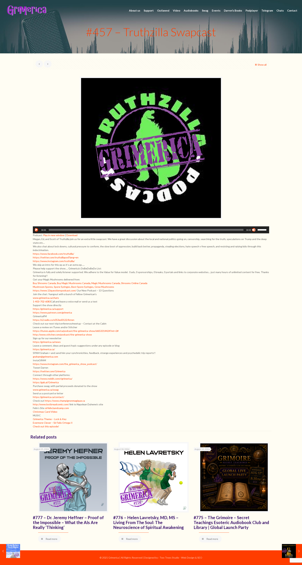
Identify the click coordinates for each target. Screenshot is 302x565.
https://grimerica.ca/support (48, 308)
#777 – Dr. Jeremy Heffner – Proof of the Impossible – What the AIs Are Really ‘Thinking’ (68, 522)
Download (71, 235)
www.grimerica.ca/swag (46, 389)
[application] (151, 229)
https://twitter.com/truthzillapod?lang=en (55, 257)
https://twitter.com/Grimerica (49, 371)
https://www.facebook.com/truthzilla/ (53, 253)
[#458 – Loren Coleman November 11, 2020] (292, 551)
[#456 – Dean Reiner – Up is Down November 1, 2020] (10, 551)
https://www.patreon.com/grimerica (52, 312)
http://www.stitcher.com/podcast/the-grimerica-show (62, 334)
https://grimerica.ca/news (47, 341)
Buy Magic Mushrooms (69, 283)
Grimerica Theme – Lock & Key (49, 419)
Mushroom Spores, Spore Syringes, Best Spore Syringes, (63, 286)
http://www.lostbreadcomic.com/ (51, 404)
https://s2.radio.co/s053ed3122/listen (53, 319)
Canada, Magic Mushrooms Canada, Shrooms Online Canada (114, 283)
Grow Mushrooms (104, 286)
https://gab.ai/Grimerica (46, 382)
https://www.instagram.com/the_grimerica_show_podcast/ (65, 363)
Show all (262, 64)
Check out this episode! (46, 426)
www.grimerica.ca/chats (46, 297)
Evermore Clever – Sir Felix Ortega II (53, 422)
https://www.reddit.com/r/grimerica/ (52, 378)
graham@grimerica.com (45, 356)
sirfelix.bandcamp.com (57, 408)
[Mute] (254, 230)
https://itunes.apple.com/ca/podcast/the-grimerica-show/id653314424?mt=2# (75, 330)
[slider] (262, 229)
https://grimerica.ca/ (44, 349)
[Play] (36, 230)
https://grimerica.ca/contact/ (48, 397)
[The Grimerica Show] (26, 10)
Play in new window (53, 235)
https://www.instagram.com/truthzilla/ (54, 261)
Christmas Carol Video (45, 411)
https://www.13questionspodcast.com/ (54, 290)
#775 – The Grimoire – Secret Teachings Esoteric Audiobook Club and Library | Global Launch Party (231, 522)
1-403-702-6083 (42, 301)
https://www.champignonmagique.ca (65, 400)
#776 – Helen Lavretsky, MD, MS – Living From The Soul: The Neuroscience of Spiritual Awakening (148, 522)
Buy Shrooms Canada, (44, 283)
